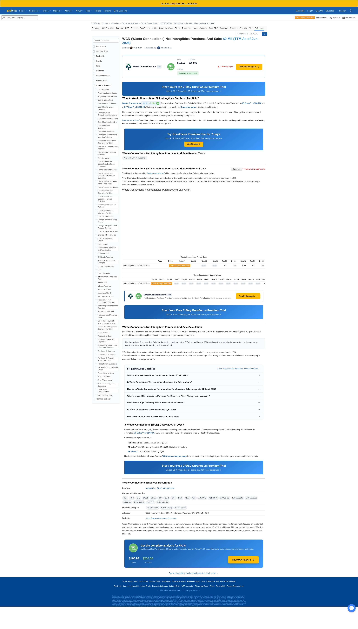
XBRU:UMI (213, 498)
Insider (154, 28)
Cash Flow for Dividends (107, 103)
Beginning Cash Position (107, 97)
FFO (99, 270)
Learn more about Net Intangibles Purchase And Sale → (239, 369)
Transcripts (186, 28)
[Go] (264, 34)
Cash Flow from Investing (107, 122)
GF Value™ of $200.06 (134, 107)
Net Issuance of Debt (106, 312)
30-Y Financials (108, 28)
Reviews (107, 11)
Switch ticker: (243, 34)
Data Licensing (121, 11)
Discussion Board (201, 586)
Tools (88, 11)
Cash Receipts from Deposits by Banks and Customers (106, 175)
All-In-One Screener (227, 581)
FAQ (203, 581)
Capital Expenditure (105, 100)
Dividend (134, 28)
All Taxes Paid (103, 90)
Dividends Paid (103, 254)
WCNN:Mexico (152, 508)
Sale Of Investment (105, 380)
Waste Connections (131, 103)
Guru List (126, 586)
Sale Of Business (104, 377)
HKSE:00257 (139, 502)
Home (22, 11)
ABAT (187, 498)
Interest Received (104, 286)
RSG (132, 498)
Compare (203, 28)
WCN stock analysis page (174, 456)
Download (236, 169)
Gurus (46, 11)
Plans (212, 586)
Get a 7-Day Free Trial (179, 266)
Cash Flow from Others (106, 131)
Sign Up (319, 11)
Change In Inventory (105, 216)
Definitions (178, 23)
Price (98, 66)
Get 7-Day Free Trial (305, 17)
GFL (138, 498)
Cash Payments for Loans (107, 170)
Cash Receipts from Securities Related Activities (105, 199)
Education (330, 11)
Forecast (119, 28)
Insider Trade (146, 586)
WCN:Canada (180, 508)
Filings (177, 28)
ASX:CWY (127, 502)
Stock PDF (213, 28)
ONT (173, 498)
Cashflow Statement (103, 86)
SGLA (153, 498)
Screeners (34, 11)
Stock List (117, 586)
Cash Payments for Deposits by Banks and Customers (106, 164)
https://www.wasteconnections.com (161, 518)
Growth (99, 61)
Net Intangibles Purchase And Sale (199, 23)
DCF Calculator (187, 586)
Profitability (100, 56)
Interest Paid (102, 283)
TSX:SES (150, 502)
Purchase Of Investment (107, 355)
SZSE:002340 (237, 498)
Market (68, 11)
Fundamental (101, 46)
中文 (217, 581)
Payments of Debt (104, 336)
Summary (96, 28)
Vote (251, 28)
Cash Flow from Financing (108, 119)
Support (342, 11)
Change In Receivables (107, 235)
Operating (234, 28)
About (130, 581)
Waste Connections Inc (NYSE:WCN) (156, 23)
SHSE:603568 (251, 498)
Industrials (115, 23)
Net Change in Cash (105, 296)
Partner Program (193, 581)
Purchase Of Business (106, 351)
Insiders (57, 11)
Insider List (135, 586)
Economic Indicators (160, 586)
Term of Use (143, 581)
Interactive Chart (166, 28)
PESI (180, 498)
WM (193, 498)
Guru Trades (145, 28)
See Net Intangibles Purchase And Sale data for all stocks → (193, 573)
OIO (160, 498)
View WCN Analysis (241, 560)
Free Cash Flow (104, 273)
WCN (151, 103)
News (78, 11)
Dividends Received (105, 257)
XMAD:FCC (224, 498)
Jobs (135, 581)
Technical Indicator (103, 399)
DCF (127, 28)
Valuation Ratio (102, 51)
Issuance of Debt (104, 290)
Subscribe (300, 11)
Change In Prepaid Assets (108, 231)
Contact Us (210, 581)
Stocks (105, 23)
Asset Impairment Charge (107, 93)
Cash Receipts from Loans (108, 187)
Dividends (100, 71)
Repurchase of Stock (106, 373)
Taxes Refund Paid (105, 395)
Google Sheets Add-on (235, 586)
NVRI (167, 498)
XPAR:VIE (202, 498)
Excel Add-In (221, 586)
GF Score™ (133, 451)
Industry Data (174, 586)
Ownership (224, 28)
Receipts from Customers (107, 364)
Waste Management (130, 23)
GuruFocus (95, 23)
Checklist (243, 28)
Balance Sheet (101, 81)
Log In (310, 11)
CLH (125, 498)
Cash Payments (104, 158)
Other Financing (104, 333)
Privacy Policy (154, 581)
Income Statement (103, 76)
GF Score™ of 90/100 (251, 103)
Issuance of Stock (104, 293)
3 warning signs (188, 107)
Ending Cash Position (106, 266)
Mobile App (166, 581)
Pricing (98, 11)
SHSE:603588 (162, 502)
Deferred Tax (103, 244)
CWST (145, 498)
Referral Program (179, 581)
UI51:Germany (166, 508)
